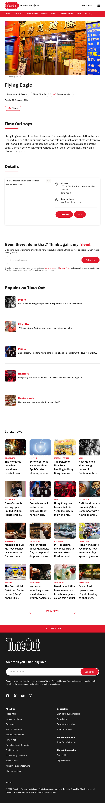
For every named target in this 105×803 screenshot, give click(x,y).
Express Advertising (66, 724)
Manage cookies (13, 771)
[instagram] (30, 695)
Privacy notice (12, 740)
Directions (64, 215)
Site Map (9, 783)
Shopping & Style (67, 14)
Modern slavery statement (18, 766)
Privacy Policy (64, 268)
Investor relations (14, 719)
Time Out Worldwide (66, 743)
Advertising (62, 719)
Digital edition (63, 761)
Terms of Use (49, 268)
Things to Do (19, 14)
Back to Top (55, 629)
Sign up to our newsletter (68, 714)
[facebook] (7, 695)
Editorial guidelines (15, 735)
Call (80, 215)
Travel (53, 14)
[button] (48, 181)
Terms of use (12, 761)
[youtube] (22, 695)
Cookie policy (12, 750)
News (8, 14)
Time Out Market (64, 730)
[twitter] (15, 695)
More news (52, 611)
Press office (11, 714)
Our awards (11, 724)
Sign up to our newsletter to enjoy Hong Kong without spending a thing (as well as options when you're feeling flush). (52, 251)
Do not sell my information (18, 745)
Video (79, 14)
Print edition (62, 755)
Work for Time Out (14, 730)
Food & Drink (32, 14)
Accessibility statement (16, 756)
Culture (44, 14)
